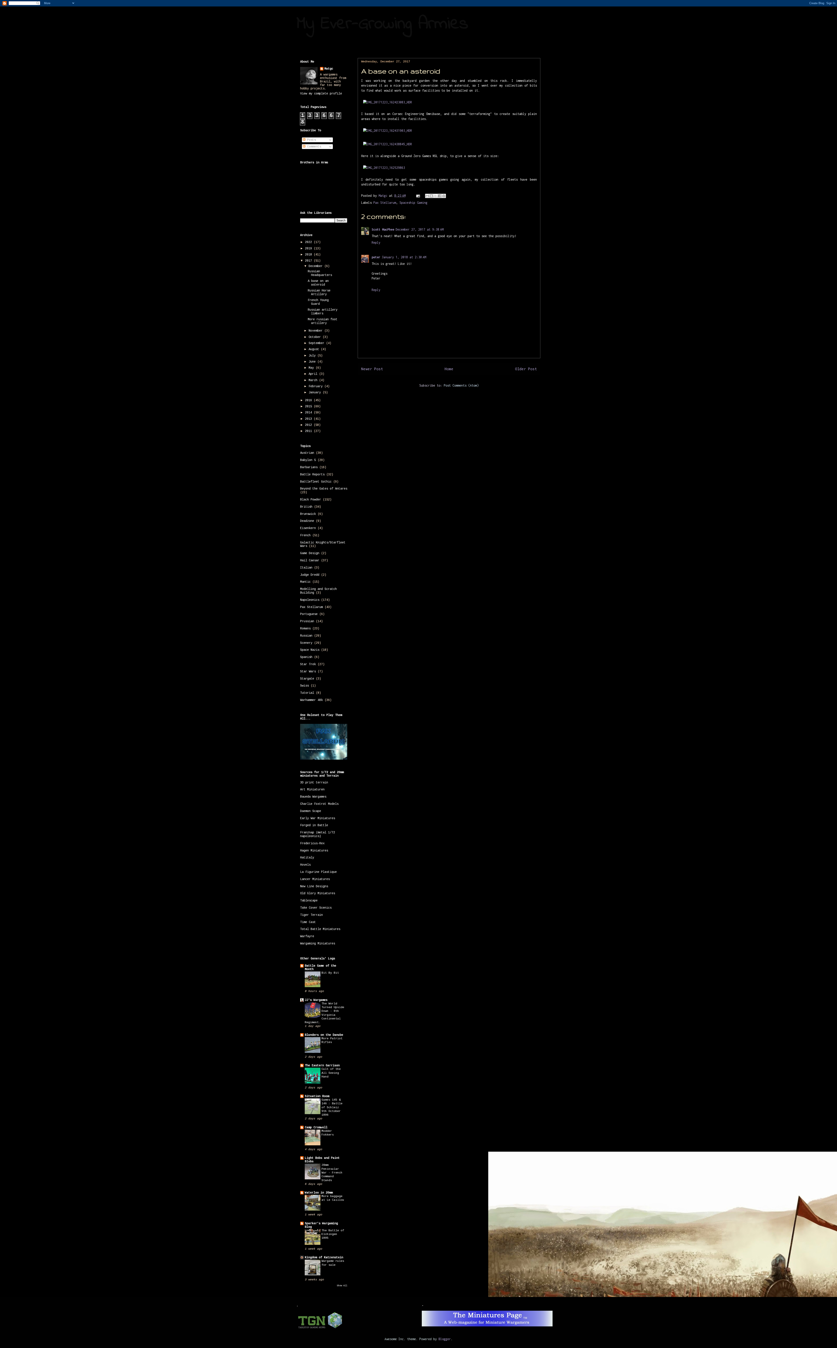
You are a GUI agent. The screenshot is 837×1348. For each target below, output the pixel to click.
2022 (309, 242)
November (316, 330)
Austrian (307, 453)
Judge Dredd (309, 575)
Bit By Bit (330, 973)
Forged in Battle (314, 825)
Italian (306, 567)
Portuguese (309, 614)
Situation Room (317, 1096)
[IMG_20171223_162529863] (384, 168)
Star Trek (308, 664)
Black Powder (310, 499)
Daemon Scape (310, 811)
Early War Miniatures (317, 818)
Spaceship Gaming (413, 202)
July (313, 355)
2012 (309, 425)
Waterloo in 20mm (319, 1192)
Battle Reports (312, 474)
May (312, 368)
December (316, 266)
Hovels (305, 865)
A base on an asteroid (318, 282)
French (305, 535)
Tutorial (307, 693)
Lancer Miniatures (315, 879)
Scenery (306, 643)
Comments (313, 146)
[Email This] (427, 196)
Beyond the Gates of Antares (323, 488)
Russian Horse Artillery (319, 292)
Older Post (526, 369)
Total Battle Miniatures (320, 929)
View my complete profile (321, 93)
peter (376, 257)
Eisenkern (308, 528)
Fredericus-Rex (312, 843)
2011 (309, 431)
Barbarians (309, 467)
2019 (309, 248)
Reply (376, 242)
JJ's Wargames (316, 1000)
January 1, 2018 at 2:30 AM (404, 257)
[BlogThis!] (431, 196)
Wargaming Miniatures (317, 943)
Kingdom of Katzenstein (324, 1257)
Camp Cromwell (316, 1127)
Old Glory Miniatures (317, 893)
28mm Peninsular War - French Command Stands (332, 1172)
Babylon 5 (308, 460)
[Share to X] (435, 196)
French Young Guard (318, 302)
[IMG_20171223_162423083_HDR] (387, 102)
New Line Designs (314, 886)
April (314, 374)
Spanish (306, 657)
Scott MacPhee (383, 229)
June (313, 361)
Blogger (445, 1339)
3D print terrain (314, 782)
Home (449, 369)
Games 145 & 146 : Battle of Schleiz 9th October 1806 (332, 1107)
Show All (342, 1285)
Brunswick (308, 514)
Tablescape (309, 900)
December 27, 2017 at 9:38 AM (420, 229)
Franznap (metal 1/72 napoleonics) (317, 834)
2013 (309, 419)
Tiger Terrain (311, 915)
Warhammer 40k (311, 700)
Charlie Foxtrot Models (319, 804)
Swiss (304, 685)
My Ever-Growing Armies (382, 24)
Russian (306, 635)
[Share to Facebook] (439, 196)
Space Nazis (309, 650)
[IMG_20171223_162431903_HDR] (387, 130)
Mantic (305, 582)
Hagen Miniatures (314, 850)
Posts (310, 140)
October (316, 337)
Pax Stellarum (384, 202)
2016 (309, 400)
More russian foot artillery (322, 321)
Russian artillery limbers (322, 311)
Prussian (307, 621)
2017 (309, 260)
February (316, 386)
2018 (309, 254)
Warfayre (307, 936)
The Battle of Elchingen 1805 (333, 1234)
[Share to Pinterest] (444, 196)
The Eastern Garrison (322, 1065)
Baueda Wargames (313, 796)
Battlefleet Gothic (316, 481)
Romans (305, 628)
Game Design (309, 553)
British (306, 507)
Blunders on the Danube (324, 1035)
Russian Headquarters (320, 273)
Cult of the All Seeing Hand (331, 1072)
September (317, 343)
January (316, 392)
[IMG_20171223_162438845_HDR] (387, 144)
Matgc (328, 68)
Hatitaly (307, 857)
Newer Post (372, 369)
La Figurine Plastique (318, 872)
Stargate (307, 678)
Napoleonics (309, 600)
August (315, 349)
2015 (309, 406)
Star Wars (308, 671)
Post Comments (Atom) (461, 385)
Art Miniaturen (312, 789)
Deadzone (307, 521)
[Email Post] (418, 195)
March (314, 380)
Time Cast (308, 922)
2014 (309, 412)
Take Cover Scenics (316, 908)
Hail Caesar (309, 560)
